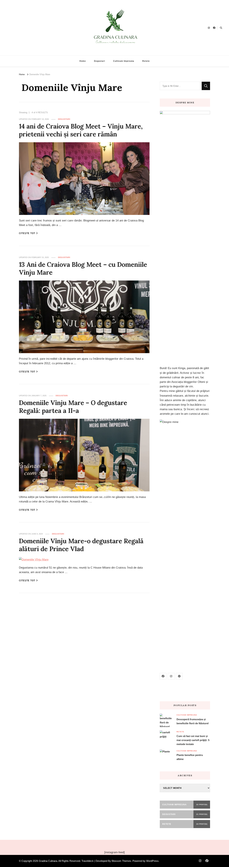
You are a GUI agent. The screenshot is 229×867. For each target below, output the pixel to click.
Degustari (99, 61)
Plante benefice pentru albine (190, 757)
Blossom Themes (121, 860)
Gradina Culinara (48, 860)
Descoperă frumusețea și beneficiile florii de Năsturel (193, 721)
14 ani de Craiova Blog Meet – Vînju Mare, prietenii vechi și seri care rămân (81, 130)
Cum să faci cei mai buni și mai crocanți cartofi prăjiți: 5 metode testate (193, 740)
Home (82, 61)
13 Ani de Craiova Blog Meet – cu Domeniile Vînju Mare (83, 268)
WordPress (152, 860)
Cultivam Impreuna (123, 61)
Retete (146, 61)
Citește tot (27, 233)
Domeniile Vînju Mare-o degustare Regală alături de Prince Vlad (81, 545)
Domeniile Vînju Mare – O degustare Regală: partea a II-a (73, 407)
